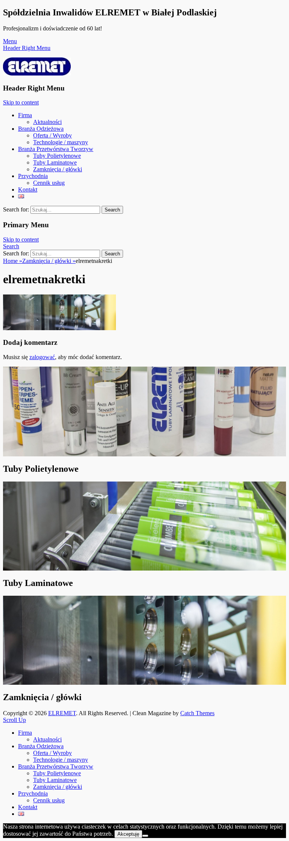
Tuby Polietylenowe (57, 155)
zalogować (42, 357)
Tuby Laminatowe (55, 162)
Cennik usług (49, 183)
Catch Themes (197, 713)
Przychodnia (33, 176)
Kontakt (27, 189)
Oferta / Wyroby (52, 135)
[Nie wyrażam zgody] (145, 836)
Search (11, 246)
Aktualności (47, 122)
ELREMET (62, 713)
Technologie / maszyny (60, 142)
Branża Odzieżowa (41, 128)
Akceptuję (128, 834)
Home (12, 261)
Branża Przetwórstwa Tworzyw (55, 149)
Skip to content (21, 102)
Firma (25, 115)
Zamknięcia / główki (57, 169)
